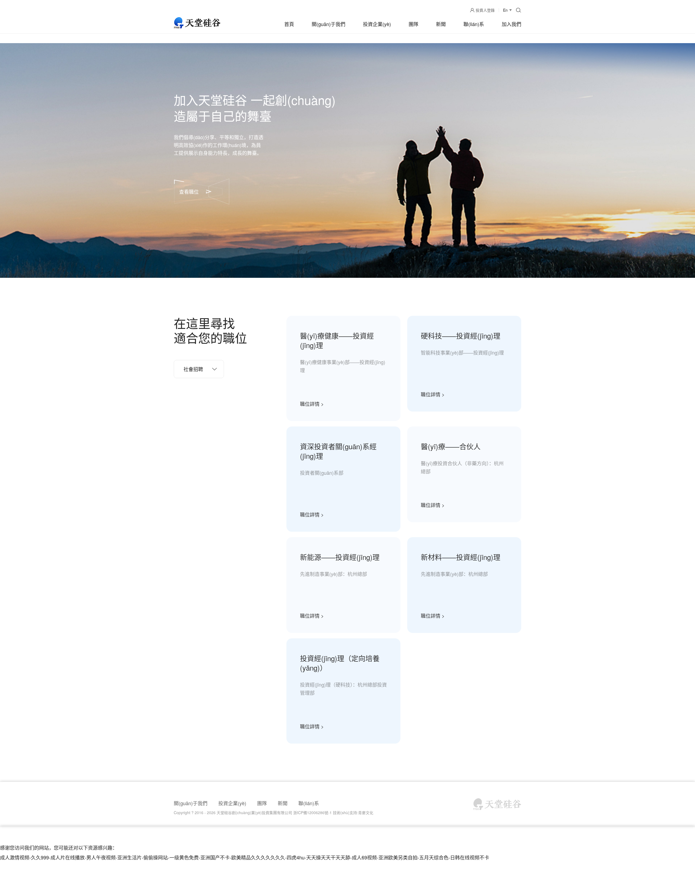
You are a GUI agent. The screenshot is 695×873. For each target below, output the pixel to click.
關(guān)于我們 (328, 23)
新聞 (441, 23)
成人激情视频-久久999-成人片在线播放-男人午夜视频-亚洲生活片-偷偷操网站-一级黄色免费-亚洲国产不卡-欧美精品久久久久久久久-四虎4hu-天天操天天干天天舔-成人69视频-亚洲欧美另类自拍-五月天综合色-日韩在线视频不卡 (244, 857)
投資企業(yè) (377, 23)
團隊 (413, 23)
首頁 (289, 23)
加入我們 (511, 23)
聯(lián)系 (473, 23)
